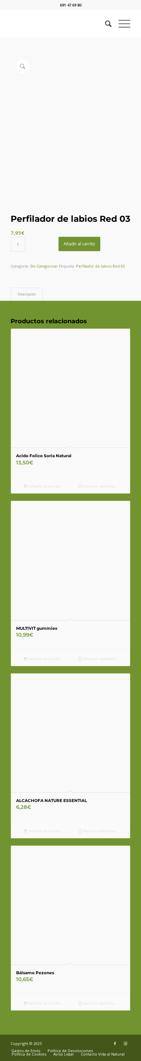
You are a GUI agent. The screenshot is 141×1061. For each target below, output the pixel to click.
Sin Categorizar (44, 266)
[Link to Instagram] (125, 1043)
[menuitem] (105, 23)
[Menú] (121, 23)
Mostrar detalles (98, 486)
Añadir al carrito (79, 244)
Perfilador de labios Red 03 (100, 266)
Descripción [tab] (27, 294)
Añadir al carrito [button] (44, 486)
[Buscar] (105, 23)
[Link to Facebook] (115, 1043)
